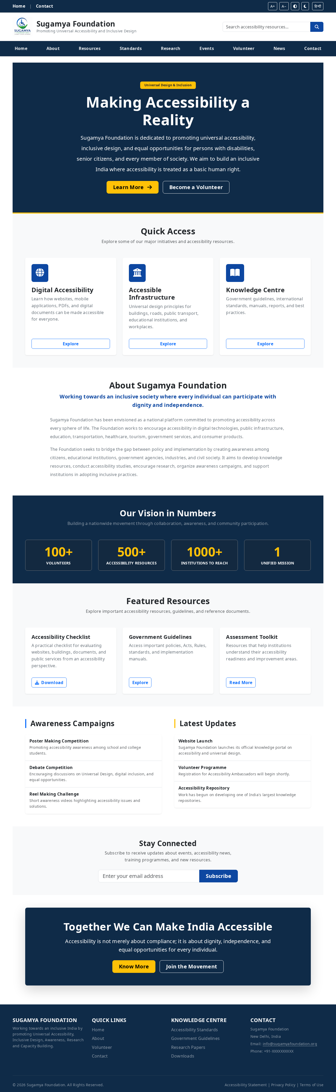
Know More (134, 966)
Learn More (129, 187)
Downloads (182, 1056)
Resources (90, 48)
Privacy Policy (283, 1084)
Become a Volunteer (196, 187)
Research (171, 48)
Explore (86, 344)
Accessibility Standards (194, 1030)
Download (51, 682)
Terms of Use (311, 1084)
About (53, 48)
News (279, 48)
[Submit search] (316, 27)
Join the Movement (191, 966)
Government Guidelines (195, 1038)
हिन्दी (317, 6)
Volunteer (243, 48)
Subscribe (218, 875)
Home (19, 6)
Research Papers (188, 1047)
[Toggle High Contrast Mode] (295, 6)
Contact (44, 6)
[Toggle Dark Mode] (305, 6)
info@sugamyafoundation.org (290, 1043)
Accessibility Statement (246, 1084)
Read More (240, 682)
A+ (272, 6)
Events (207, 48)
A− (284, 6)
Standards (131, 48)
